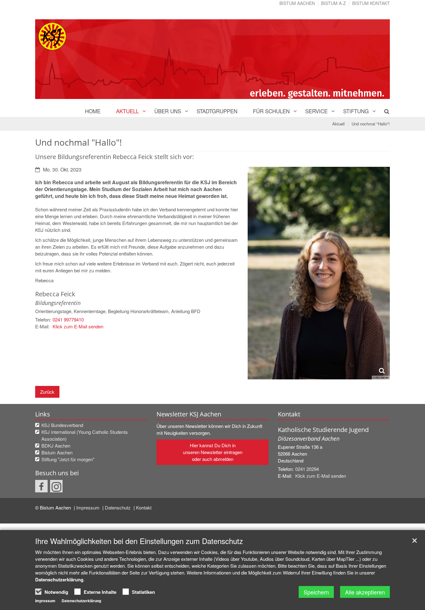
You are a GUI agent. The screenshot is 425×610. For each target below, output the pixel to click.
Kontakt (144, 507)
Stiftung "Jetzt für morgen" (67, 459)
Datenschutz (118, 507)
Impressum (88, 507)
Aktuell (127, 111)
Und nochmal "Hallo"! (371, 124)
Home (92, 111)
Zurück (47, 391)
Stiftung (356, 111)
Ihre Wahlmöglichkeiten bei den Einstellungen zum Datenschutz (139, 541)
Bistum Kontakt (371, 3)
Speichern (316, 592)
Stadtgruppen (217, 111)
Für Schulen (271, 111)
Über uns (167, 111)
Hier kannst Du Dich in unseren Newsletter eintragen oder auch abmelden (212, 452)
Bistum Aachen (297, 3)
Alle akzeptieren (365, 592)
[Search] (383, 111)
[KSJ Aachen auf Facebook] (41, 486)
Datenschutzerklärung (59, 579)
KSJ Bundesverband (62, 425)
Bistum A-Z (333, 3)
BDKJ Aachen (55, 445)
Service (316, 111)
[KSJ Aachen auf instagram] (56, 486)
